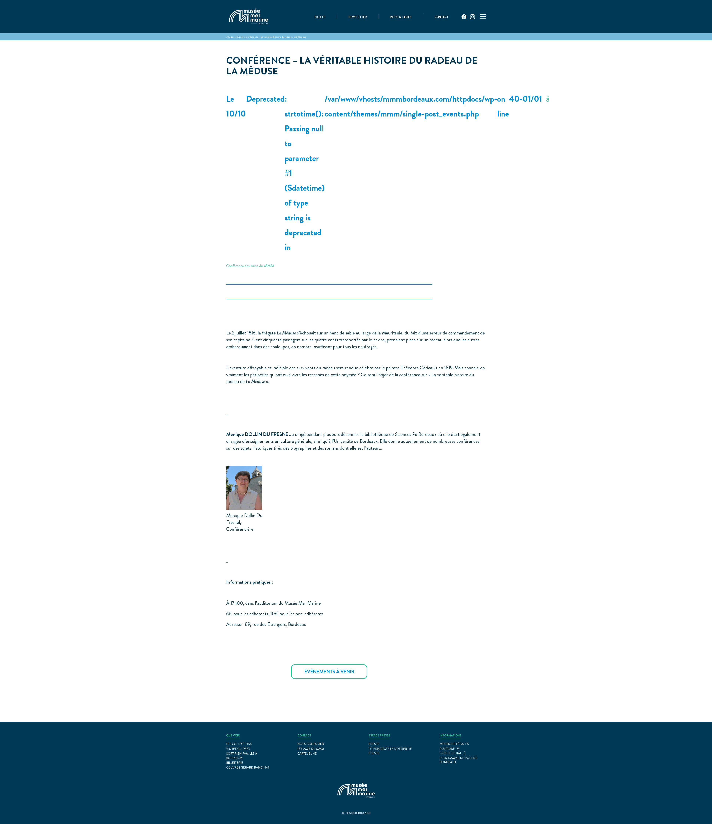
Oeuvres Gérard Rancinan (248, 767)
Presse (374, 744)
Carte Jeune (307, 753)
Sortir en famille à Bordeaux (241, 755)
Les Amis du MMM (310, 749)
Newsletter (357, 17)
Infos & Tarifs (400, 17)
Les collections (239, 744)
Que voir (233, 735)
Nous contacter (310, 744)
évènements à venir (329, 671)
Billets (319, 17)
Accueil (230, 37)
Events (239, 37)
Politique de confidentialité (453, 751)
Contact (442, 17)
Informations (450, 735)
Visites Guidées (238, 749)
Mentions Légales (454, 744)
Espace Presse (379, 735)
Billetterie (234, 763)
